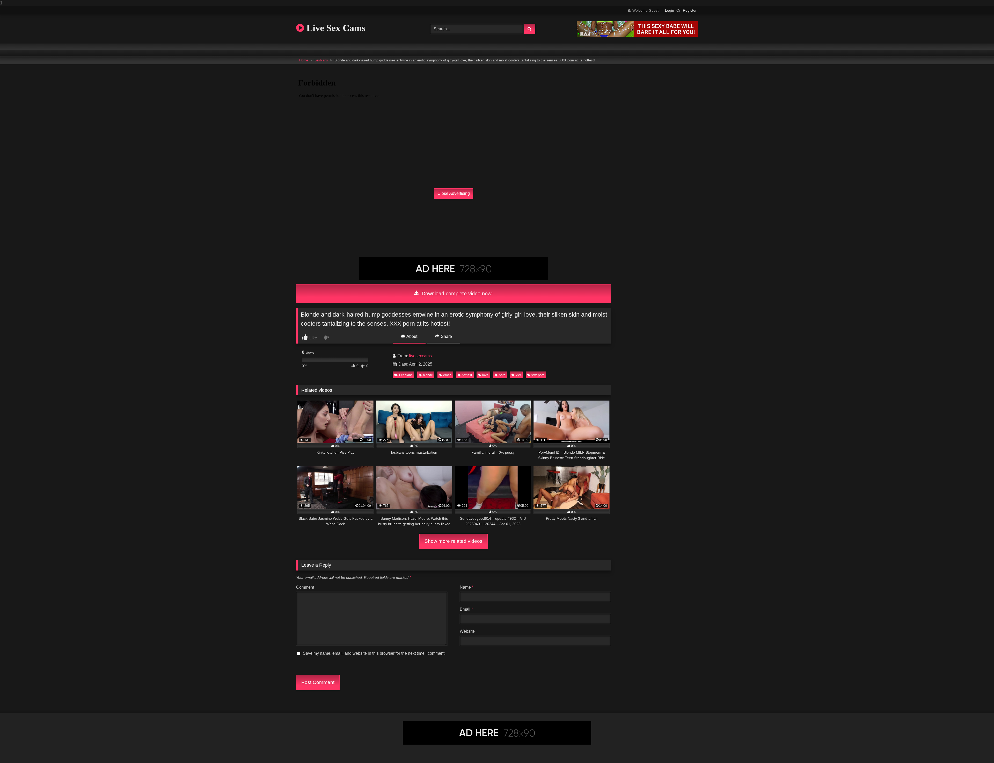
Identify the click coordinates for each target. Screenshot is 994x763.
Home (303, 60)
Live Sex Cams (335, 28)
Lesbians (321, 60)
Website (467, 631)
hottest (467, 375)
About (411, 336)
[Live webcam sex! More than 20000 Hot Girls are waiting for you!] (637, 35)
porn (502, 375)
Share (446, 336)
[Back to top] (978, 749)
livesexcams (420, 356)
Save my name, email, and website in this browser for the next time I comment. (374, 653)
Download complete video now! (456, 293)
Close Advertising (453, 193)
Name (466, 587)
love (485, 375)
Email (466, 609)
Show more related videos (454, 541)
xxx (518, 375)
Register (690, 10)
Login (669, 10)
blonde (428, 375)
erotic (447, 375)
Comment (305, 587)
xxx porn (537, 375)
